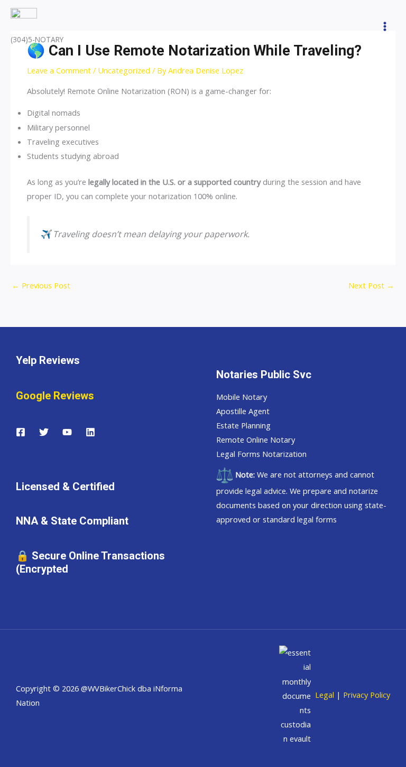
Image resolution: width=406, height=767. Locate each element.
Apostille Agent (243, 411)
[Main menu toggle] (384, 26)
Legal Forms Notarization (261, 453)
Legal (323, 694)
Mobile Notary (241, 396)
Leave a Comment (59, 70)
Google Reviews (55, 395)
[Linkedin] (90, 432)
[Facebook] (20, 432)
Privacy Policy (366, 694)
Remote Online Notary (255, 439)
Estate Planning (243, 425)
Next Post (371, 285)
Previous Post (41, 285)
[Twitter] (44, 432)
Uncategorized (124, 70)
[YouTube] (67, 432)
